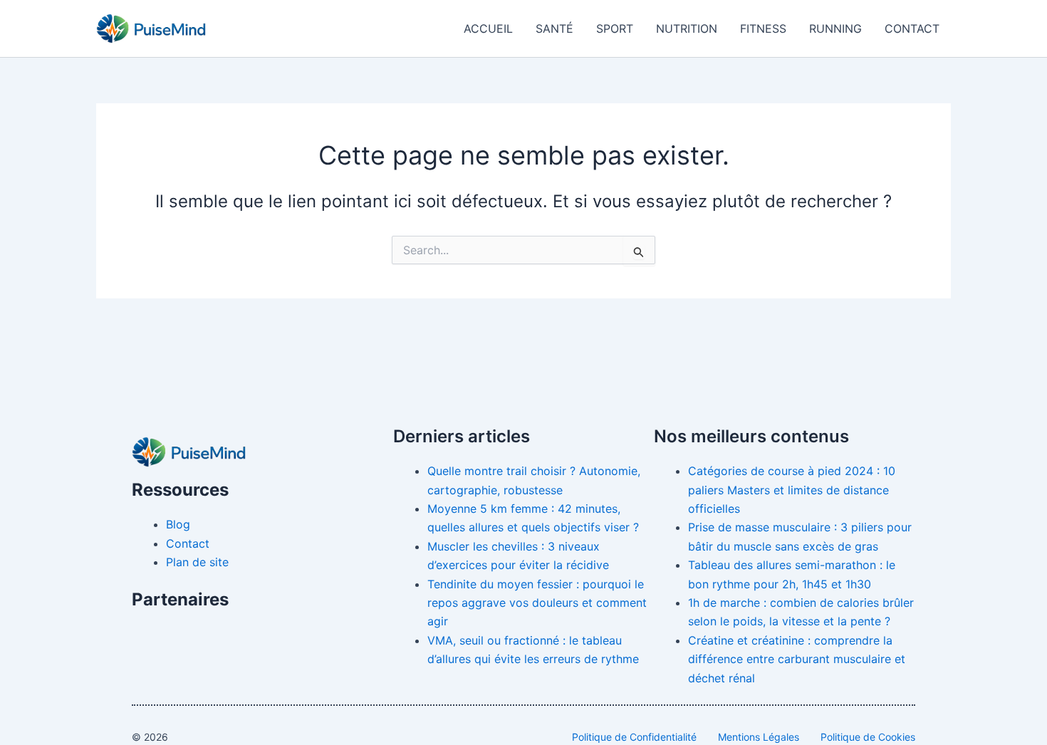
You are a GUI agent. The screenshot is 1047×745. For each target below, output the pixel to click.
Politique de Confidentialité (634, 737)
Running (835, 28)
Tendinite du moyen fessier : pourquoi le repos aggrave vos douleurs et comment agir (537, 603)
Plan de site (197, 562)
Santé (554, 28)
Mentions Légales (758, 737)
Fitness (763, 28)
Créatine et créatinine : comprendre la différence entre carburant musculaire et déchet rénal (796, 659)
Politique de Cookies (868, 737)
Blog (178, 524)
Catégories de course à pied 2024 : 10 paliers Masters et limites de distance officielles (791, 490)
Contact (912, 28)
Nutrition (686, 28)
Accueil (488, 28)
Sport (614, 28)
